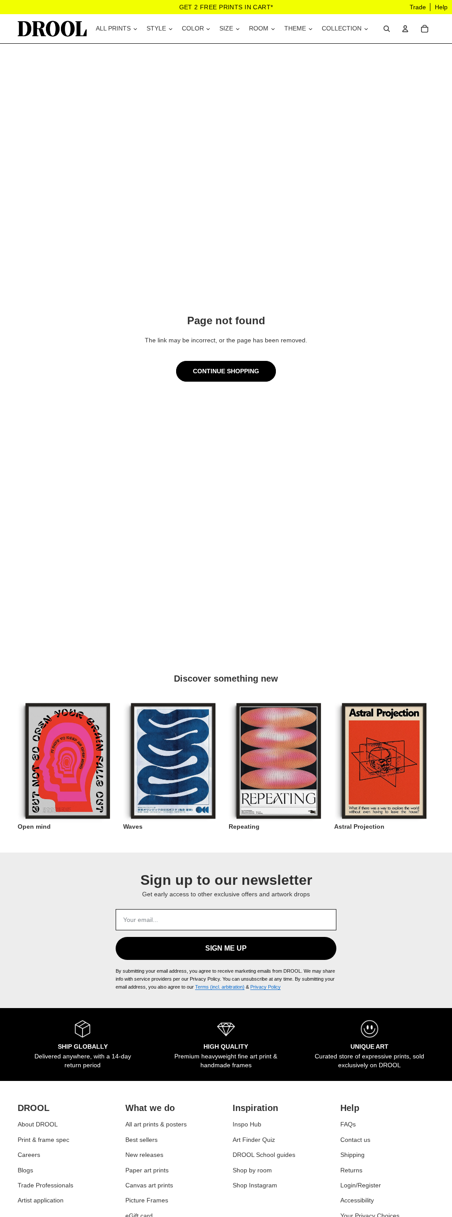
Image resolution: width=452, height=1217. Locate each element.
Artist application (41, 1200)
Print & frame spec (43, 1139)
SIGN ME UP (226, 948)
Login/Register (360, 1185)
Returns (351, 1170)
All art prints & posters (156, 1124)
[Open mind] (68, 761)
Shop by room (252, 1170)
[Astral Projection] (384, 761)
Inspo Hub (247, 1124)
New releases (144, 1154)
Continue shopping (226, 371)
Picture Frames (146, 1200)
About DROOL (38, 1124)
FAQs (348, 1124)
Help (441, 7)
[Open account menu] (405, 28)
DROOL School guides (264, 1154)
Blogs (25, 1170)
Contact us (355, 1139)
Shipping (352, 1154)
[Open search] (386, 28)
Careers (29, 1154)
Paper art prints (147, 1170)
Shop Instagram (255, 1185)
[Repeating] (279, 761)
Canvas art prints (149, 1185)
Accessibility (357, 1200)
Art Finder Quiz (254, 1139)
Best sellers (141, 1139)
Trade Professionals (45, 1185)
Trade (418, 7)
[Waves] (173, 761)
